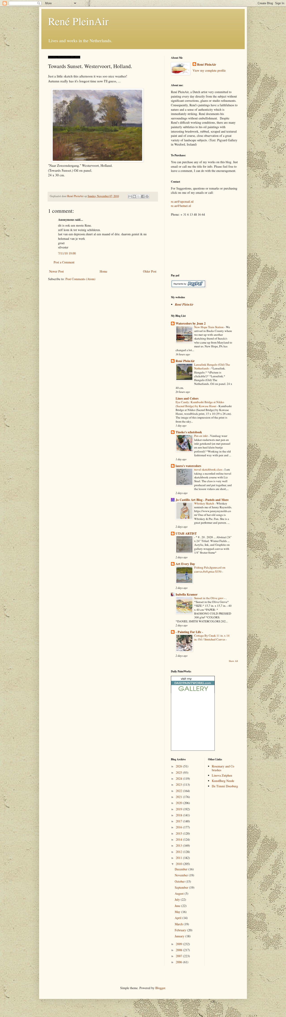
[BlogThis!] (134, 196)
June (178, 906)
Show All (233, 661)
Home (103, 271)
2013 (179, 845)
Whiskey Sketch (204, 503)
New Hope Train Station (209, 327)
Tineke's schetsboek (189, 432)
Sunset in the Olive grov (209, 598)
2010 (179, 864)
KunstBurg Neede (223, 781)
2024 (179, 778)
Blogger (160, 988)
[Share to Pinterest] (147, 196)
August (180, 893)
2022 (179, 791)
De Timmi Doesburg (225, 786)
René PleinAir (78, 21)
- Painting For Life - (189, 631)
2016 (179, 827)
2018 (179, 815)
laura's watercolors (188, 465)
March (179, 924)
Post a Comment (64, 262)
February (181, 930)
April (178, 918)
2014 (179, 839)
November (182, 875)
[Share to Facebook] (143, 196)
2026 (179, 766)
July (178, 899)
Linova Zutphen (222, 775)
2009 (179, 944)
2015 (179, 833)
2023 (179, 784)
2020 (179, 803)
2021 (179, 797)
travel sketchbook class (208, 469)
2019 (179, 809)
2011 (179, 858)
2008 (179, 950)
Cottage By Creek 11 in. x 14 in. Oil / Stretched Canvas (211, 637)
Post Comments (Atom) (80, 279)
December (181, 869)
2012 (179, 852)
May (178, 912)
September (182, 887)
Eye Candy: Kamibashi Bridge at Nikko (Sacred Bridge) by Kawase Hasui (200, 404)
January (180, 936)
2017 (179, 821)
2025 (179, 772)
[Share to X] (138, 196)
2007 (179, 956)
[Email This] (130, 196)
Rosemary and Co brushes (223, 768)
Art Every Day (185, 563)
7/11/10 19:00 (67, 253)
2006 (179, 962)
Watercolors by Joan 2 (191, 323)
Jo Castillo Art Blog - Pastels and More (202, 499)
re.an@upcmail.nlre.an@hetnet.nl (182, 203)
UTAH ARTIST (186, 533)
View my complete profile (209, 70)
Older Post (149, 271)
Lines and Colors (187, 398)
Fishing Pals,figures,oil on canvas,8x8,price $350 (209, 569)
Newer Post (56, 271)
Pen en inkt (201, 436)
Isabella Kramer (187, 594)
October (180, 881)
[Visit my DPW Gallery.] (192, 692)
